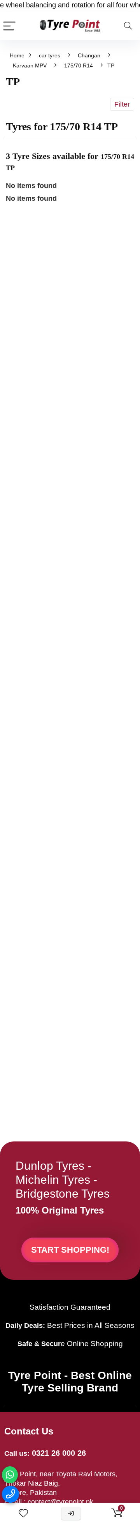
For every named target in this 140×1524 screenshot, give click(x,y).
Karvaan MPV (30, 65)
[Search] (128, 26)
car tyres (49, 55)
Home (17, 55)
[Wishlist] (23, 1513)
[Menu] (9, 26)
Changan (89, 55)
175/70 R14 (78, 65)
